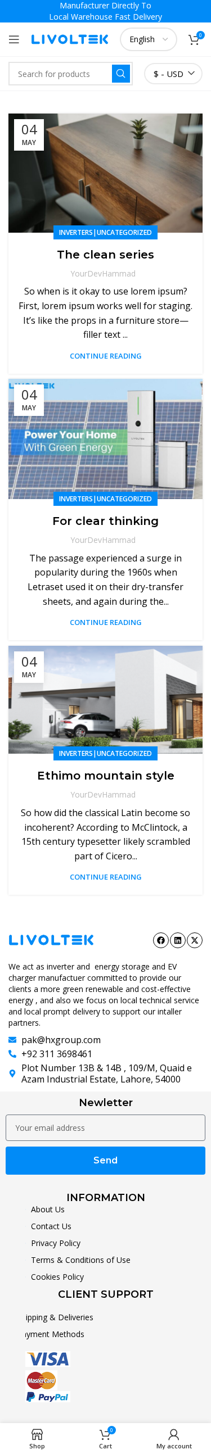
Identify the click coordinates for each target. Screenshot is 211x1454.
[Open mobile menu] (14, 39)
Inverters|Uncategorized (105, 232)
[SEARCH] (121, 74)
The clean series (105, 254)
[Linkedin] (178, 940)
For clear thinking (105, 521)
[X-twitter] (195, 940)
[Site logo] (70, 38)
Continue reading (106, 356)
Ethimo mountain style (105, 775)
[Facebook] (161, 940)
